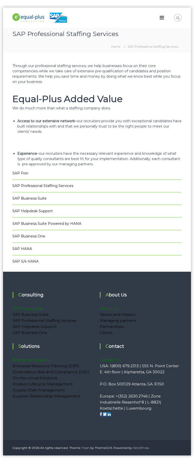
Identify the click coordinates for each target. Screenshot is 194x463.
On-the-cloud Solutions (35, 378)
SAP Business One (28, 236)
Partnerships (112, 326)
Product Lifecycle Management (43, 384)
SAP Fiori (20, 173)
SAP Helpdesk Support (32, 211)
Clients (106, 332)
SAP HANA (22, 248)
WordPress (141, 448)
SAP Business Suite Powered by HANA (46, 223)
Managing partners (118, 320)
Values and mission (117, 314)
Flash (85, 448)
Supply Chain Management (39, 390)
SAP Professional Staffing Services (42, 185)
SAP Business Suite (29, 198)
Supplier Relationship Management (46, 396)
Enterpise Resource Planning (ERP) (46, 365)
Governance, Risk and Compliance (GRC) (51, 371)
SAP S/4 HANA (25, 261)
